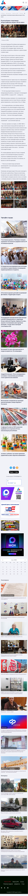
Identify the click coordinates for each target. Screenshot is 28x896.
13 (6, 569)
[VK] (1, 887)
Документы (17, 884)
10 (21, 567)
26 (3, 574)
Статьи (22, 882)
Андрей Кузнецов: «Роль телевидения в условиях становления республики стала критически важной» (13, 375)
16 (17, 569)
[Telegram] (7, 887)
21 (10, 571)
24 (21, 571)
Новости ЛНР (7, 882)
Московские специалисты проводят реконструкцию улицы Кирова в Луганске (12, 402)
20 (6, 571)
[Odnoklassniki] (4, 887)
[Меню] (26, 3)
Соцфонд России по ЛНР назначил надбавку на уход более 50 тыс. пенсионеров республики (11, 428)
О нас (23, 884)
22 (14, 571)
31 (21, 574)
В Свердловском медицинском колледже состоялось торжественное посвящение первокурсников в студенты (14, 268)
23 (17, 571)
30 (17, 574)
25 (25, 571)
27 (6, 574)
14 (10, 569)
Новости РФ (16, 882)
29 (14, 574)
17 (21, 569)
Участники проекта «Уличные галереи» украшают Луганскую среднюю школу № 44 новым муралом (14, 241)
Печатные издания (8, 884)
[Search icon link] (23, 2)
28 (10, 574)
